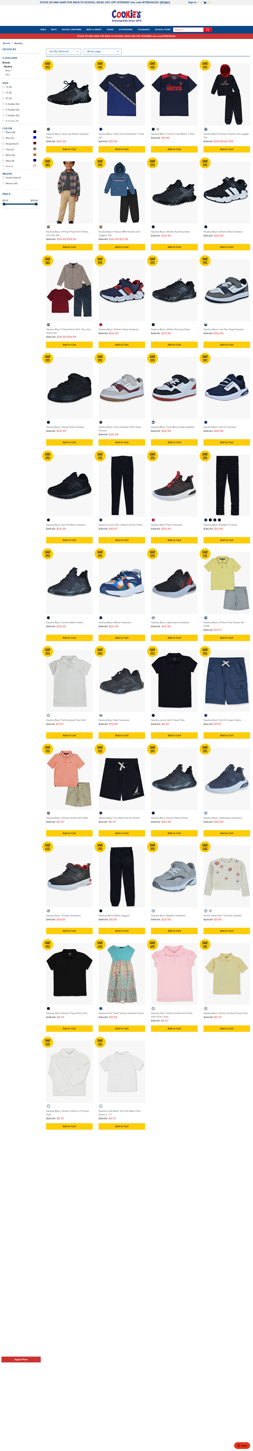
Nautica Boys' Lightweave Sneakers (170, 622)
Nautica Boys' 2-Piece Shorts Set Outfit (67, 818)
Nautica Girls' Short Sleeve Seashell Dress (121, 1013)
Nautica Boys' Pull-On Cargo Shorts (222, 720)
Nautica (18, 43)
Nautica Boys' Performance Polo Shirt (66, 720)
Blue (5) (10, 138)
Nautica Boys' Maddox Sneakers (168, 915)
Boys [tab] (54, 30)
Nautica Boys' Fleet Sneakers (166, 525)
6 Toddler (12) (12, 110)
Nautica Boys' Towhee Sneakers (63, 915)
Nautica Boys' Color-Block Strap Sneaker (173, 427)
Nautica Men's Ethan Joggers (114, 915)
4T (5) (9, 98)
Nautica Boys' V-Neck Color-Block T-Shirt (173, 134)
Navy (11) (10, 161)
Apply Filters (21, 1359)
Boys (7, 70)
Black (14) (10, 132)
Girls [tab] (43, 30)
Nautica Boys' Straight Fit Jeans (220, 525)
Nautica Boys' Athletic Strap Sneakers (119, 329)
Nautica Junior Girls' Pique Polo (168, 720)
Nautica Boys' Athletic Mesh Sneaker (223, 231)
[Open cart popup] (212, 2)
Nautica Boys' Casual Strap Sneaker (65, 427)
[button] (48, 30)
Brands (6, 62)
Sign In (192, 2)
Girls (7, 74)
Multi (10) (10, 155)
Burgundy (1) (12, 144)
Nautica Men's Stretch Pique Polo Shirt (66, 1013)
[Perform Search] (207, 29)
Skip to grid (245, 43)
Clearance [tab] (144, 30)
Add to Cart (69, 149)
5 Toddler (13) (12, 104)
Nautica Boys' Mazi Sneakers (114, 720)
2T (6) (9, 87)
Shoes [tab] (110, 30)
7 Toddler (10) (12, 115)
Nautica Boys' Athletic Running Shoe (170, 231)
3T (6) (9, 93)
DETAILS (165, 2)
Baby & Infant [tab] (94, 30)
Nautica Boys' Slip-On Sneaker (220, 427)
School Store (162, 30)
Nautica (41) (11, 183)
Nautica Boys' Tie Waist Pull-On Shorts (119, 818)
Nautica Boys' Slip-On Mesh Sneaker (65, 525)
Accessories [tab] (126, 30)
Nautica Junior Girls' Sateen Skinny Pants (120, 525)
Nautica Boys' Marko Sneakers (115, 622)
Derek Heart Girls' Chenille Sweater (223, 915)
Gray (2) (10, 149)
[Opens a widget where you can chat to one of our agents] (242, 1446)
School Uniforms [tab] (71, 30)
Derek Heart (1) (13, 178)
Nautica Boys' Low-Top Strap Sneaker (224, 329)
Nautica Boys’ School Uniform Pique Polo (226, 1013)
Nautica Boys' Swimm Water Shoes (64, 622)
